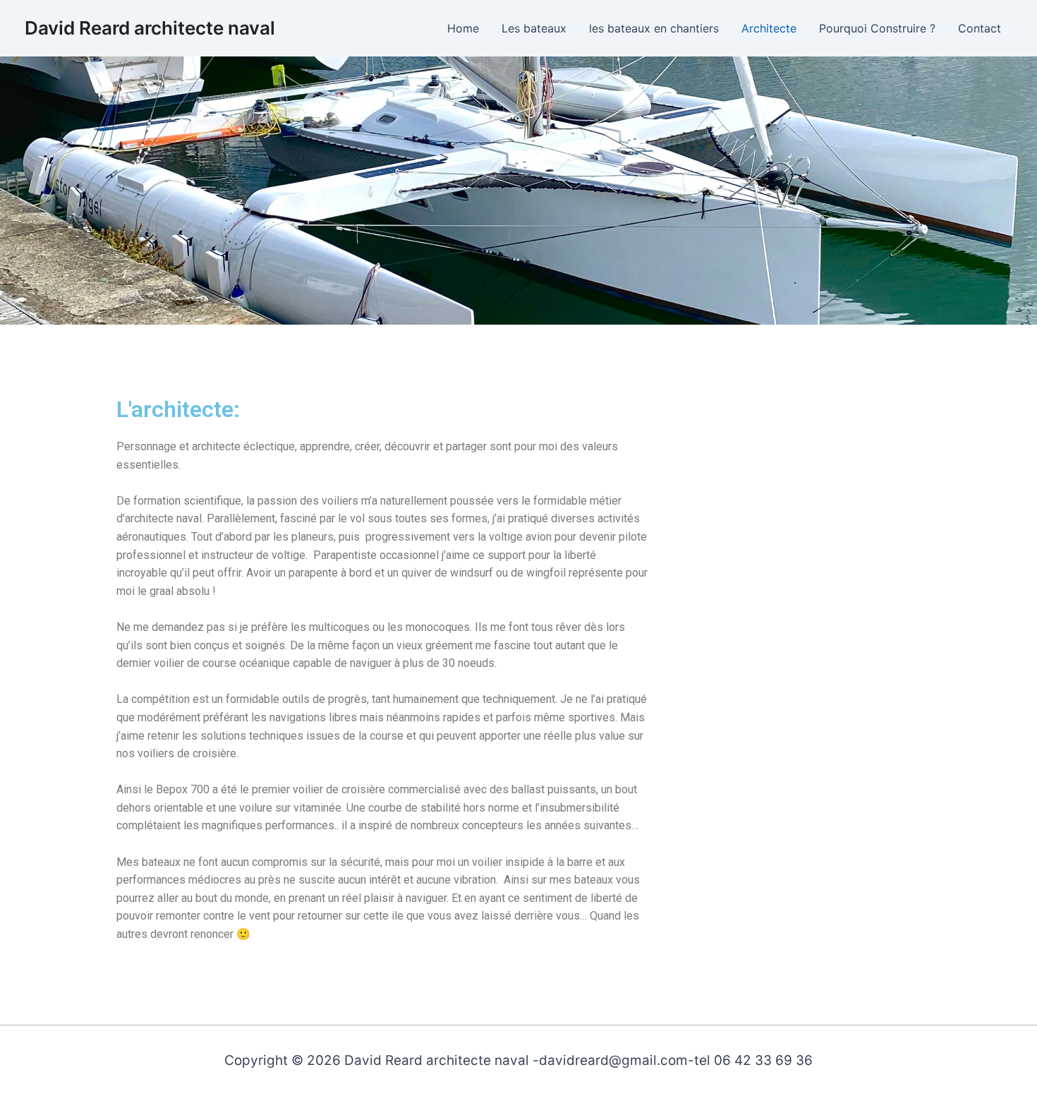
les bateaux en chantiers (654, 28)
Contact (979, 28)
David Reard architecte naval (150, 28)
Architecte (768, 28)
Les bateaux (534, 28)
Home (463, 28)
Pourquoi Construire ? (877, 28)
